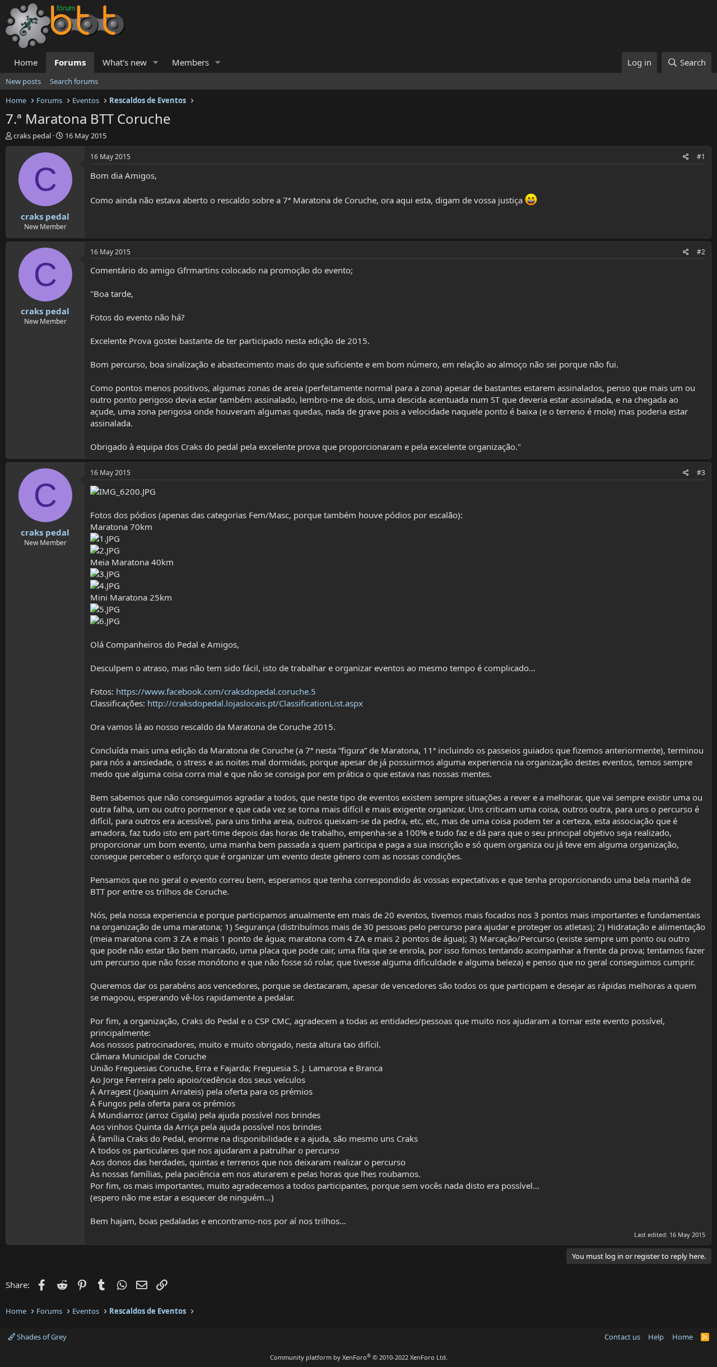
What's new (125, 62)
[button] (156, 62)
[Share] (686, 157)
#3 (701, 472)
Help (656, 1337)
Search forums (74, 81)
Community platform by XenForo (359, 1357)
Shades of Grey (41, 1337)
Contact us (622, 1337)
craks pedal (32, 136)
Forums (70, 62)
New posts (23, 81)
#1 (701, 156)
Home (26, 62)
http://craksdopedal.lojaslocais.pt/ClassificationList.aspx (255, 703)
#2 (701, 252)
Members (190, 62)
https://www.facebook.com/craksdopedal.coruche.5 (216, 691)
